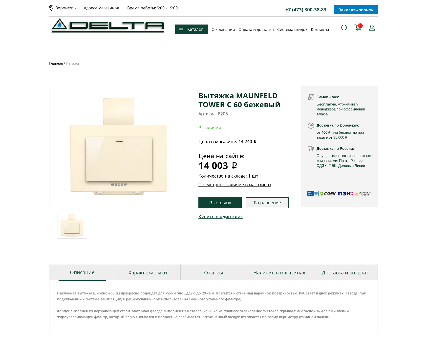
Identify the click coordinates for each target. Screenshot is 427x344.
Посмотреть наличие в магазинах (234, 184)
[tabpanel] (118, 146)
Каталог (195, 29)
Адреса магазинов (101, 8)
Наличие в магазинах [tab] (279, 272)
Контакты (320, 29)
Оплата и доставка (256, 29)
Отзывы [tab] (213, 272)
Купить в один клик (220, 216)
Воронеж (64, 8)
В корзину (220, 203)
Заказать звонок (356, 10)
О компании (223, 29)
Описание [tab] (82, 272)
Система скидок (292, 29)
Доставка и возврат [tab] (345, 272)
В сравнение (267, 203)
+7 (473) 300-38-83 (305, 9)
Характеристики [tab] (147, 272)
